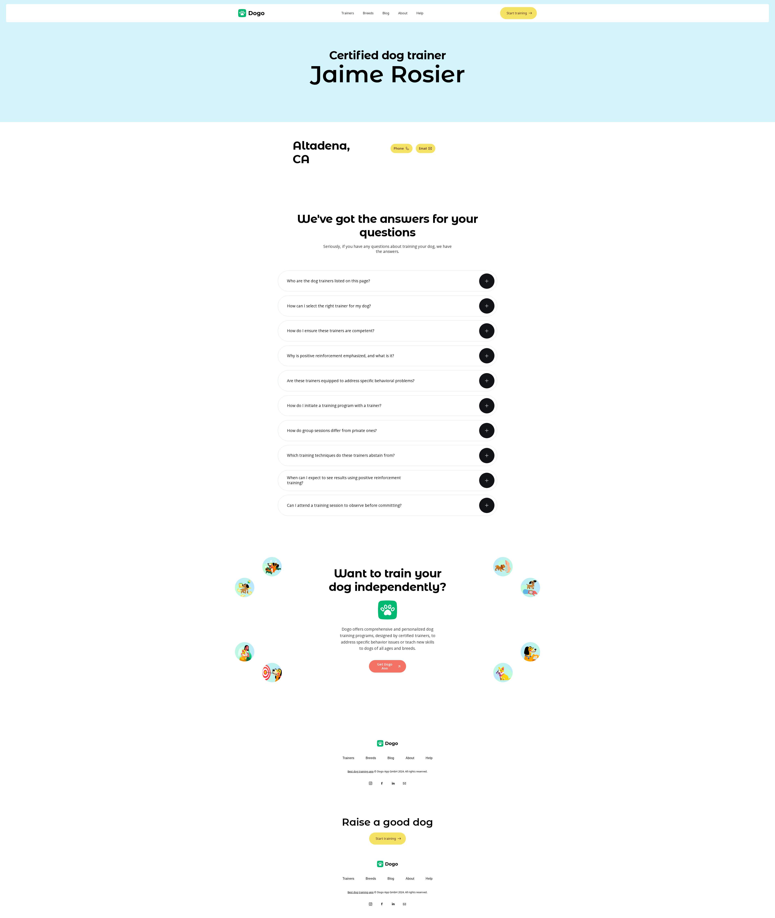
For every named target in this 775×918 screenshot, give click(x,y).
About (402, 13)
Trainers (347, 13)
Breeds (368, 13)
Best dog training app (361, 771)
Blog (385, 13)
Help (419, 13)
